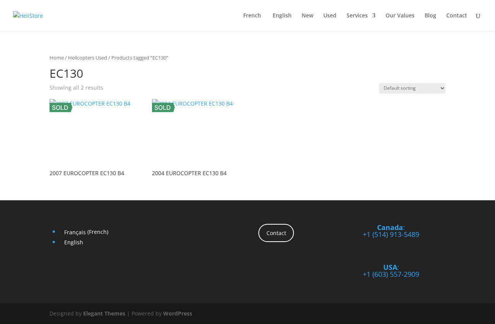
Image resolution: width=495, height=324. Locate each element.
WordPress (177, 313)
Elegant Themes (104, 313)
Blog (430, 16)
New (307, 16)
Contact (456, 16)
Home (57, 57)
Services (357, 16)
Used (329, 16)
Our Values (400, 16)
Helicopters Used (87, 57)
